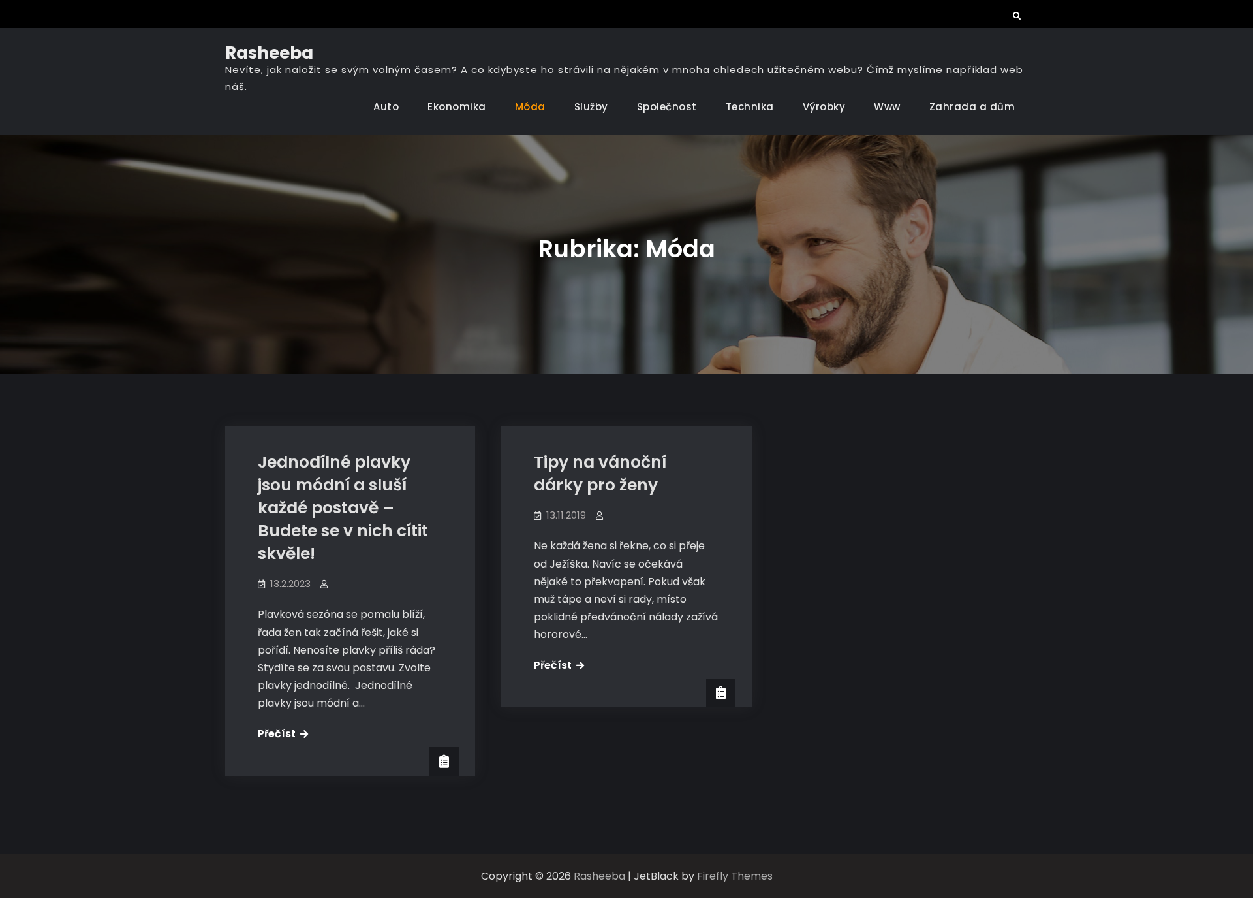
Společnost (667, 107)
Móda (530, 107)
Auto (386, 107)
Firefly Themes (735, 876)
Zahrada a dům (972, 107)
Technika (750, 107)
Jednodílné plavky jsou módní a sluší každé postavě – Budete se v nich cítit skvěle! (343, 508)
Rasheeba (269, 53)
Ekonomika (456, 107)
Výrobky (824, 107)
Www (887, 107)
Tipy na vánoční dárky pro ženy (600, 473)
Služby (591, 107)
